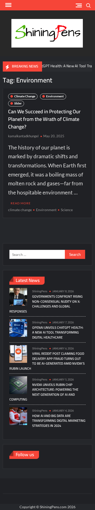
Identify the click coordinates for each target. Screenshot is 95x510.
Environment (55, 96)
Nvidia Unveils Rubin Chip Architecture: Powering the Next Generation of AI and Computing (43, 392)
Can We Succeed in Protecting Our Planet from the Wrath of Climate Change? (44, 119)
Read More (21, 203)
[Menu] (8, 5)
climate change (20, 210)
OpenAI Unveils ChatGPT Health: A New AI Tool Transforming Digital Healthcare (57, 332)
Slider (18, 103)
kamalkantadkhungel (23, 136)
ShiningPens (39, 291)
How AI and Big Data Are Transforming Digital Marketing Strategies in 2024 (58, 421)
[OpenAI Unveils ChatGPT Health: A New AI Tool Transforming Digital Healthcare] (18, 327)
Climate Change (24, 96)
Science (67, 210)
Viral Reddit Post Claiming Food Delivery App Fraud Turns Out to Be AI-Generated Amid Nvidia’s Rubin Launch (47, 360)
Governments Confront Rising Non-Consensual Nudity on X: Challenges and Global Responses (46, 303)
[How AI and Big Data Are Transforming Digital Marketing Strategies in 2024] (18, 416)
